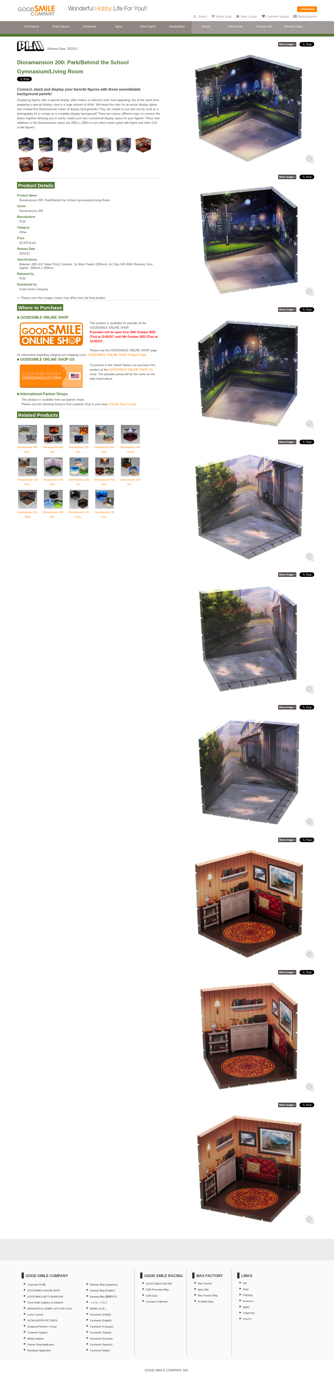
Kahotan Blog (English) (102, 1290)
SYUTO (247, 1319)
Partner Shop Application (40, 1344)
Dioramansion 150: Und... (104, 514)
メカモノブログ (98, 1302)
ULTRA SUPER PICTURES (42, 1320)
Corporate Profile (36, 1284)
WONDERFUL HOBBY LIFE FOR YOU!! (49, 1308)
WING (246, 1307)
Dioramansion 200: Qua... (27, 449)
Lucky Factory (35, 1314)
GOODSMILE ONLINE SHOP (43, 1290)
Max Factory (205, 1283)
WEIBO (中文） (98, 1308)
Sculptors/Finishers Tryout (42, 1326)
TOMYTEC (249, 1313)
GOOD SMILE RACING (159, 1283)
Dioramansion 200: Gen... (104, 482)
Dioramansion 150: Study (27, 514)
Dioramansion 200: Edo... (79, 449)
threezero (248, 1301)
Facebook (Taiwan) (100, 1332)
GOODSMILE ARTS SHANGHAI (45, 1296)
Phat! (246, 1289)
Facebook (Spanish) (101, 1344)
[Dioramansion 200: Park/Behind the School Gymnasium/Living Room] (249, 164)
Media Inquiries (307, 16)
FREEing (248, 1295)
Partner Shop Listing (122, 404)
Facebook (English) (101, 1320)
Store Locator (249, 16)
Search (202, 16)
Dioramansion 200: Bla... (53, 449)
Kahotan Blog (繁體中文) (103, 1296)
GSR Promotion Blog (157, 1289)
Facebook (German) (101, 1338)
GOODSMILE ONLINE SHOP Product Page (117, 355)
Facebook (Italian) (100, 1350)
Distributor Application (39, 1350)
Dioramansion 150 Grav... (28, 482)
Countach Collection (157, 1301)
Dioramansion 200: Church (130, 449)
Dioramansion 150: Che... (53, 482)
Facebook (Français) (101, 1326)
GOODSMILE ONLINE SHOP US (131, 369)
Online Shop (224, 16)
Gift (245, 1283)
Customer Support (277, 16)
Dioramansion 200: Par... (79, 482)
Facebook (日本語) (100, 1314)
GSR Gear (152, 1295)
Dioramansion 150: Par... (130, 482)
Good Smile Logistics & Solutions (45, 1302)
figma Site (203, 1289)
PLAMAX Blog (205, 1301)
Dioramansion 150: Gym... (79, 514)
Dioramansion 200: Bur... (53, 514)
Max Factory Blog (207, 1295)
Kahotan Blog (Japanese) (104, 1284)
